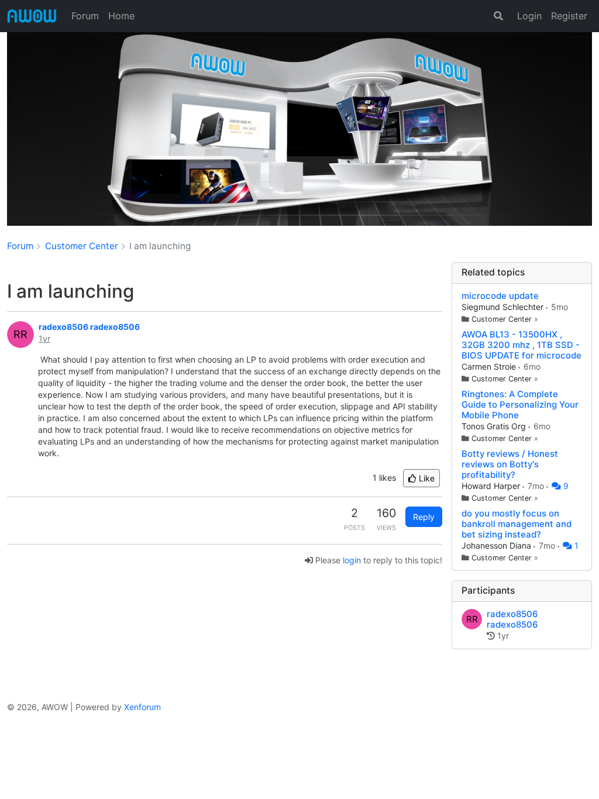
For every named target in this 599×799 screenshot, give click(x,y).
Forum (85, 16)
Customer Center (501, 319)
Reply (424, 517)
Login (529, 16)
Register (569, 16)
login (352, 560)
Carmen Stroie (490, 366)
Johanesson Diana (497, 545)
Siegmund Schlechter (504, 307)
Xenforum (142, 707)
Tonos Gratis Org (495, 426)
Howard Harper (492, 486)
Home (121, 16)
